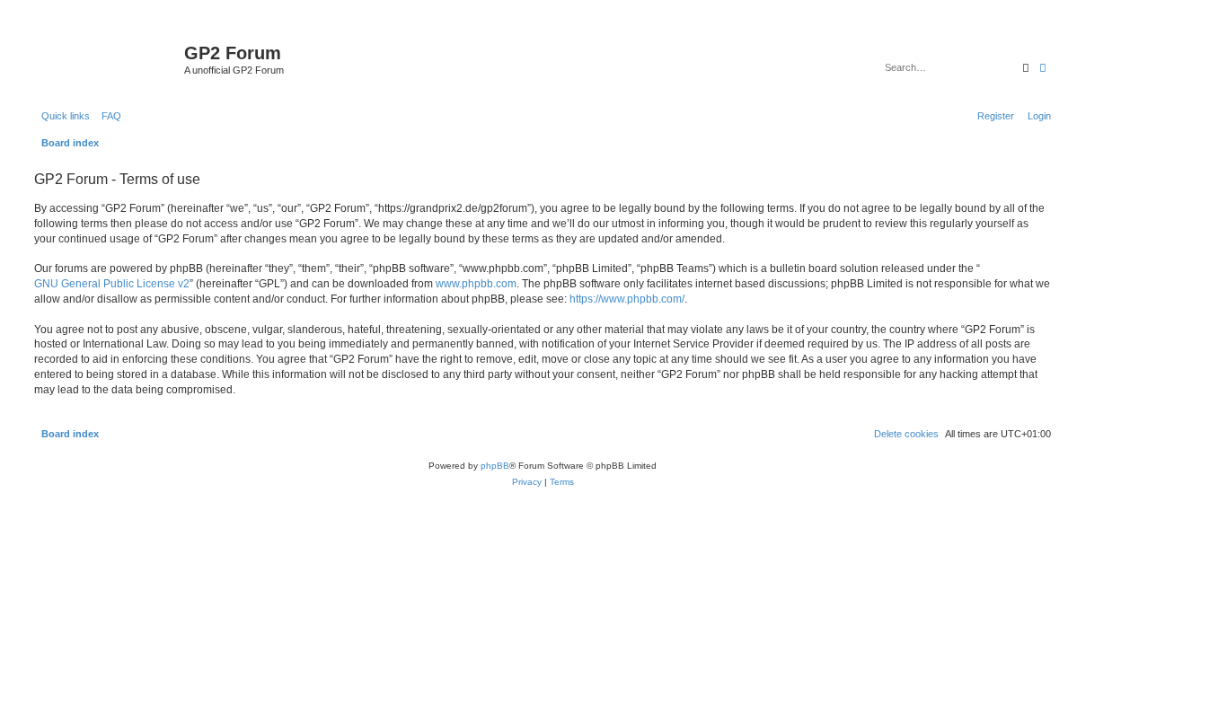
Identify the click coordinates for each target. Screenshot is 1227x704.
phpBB (495, 466)
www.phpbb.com (476, 283)
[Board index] (107, 58)
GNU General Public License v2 (112, 283)
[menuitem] (107, 116)
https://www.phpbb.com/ (626, 299)
